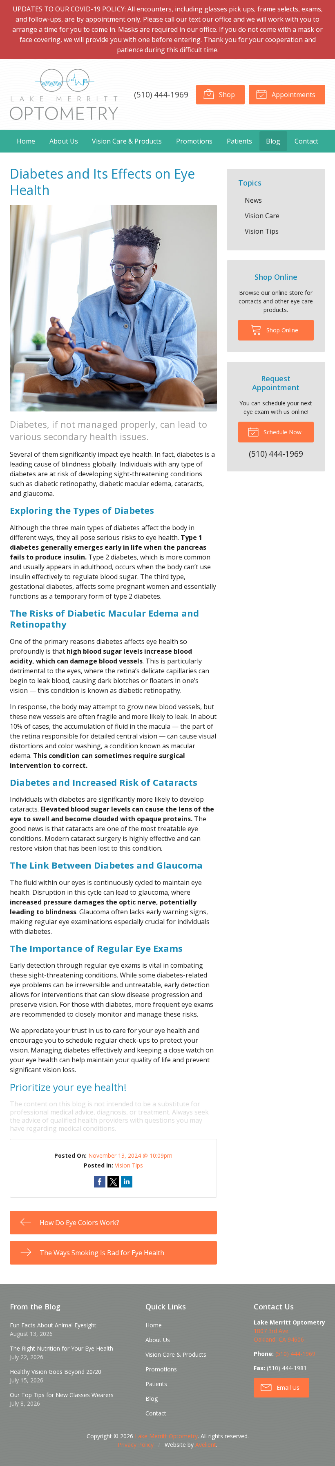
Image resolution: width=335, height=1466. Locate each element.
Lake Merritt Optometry (166, 1436)
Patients (239, 141)
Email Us (287, 1387)
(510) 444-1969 (161, 94)
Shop (226, 94)
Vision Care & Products (127, 141)
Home (26, 141)
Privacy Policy (136, 1444)
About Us (63, 141)
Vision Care (262, 215)
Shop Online (281, 330)
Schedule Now (282, 432)
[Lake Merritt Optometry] (64, 94)
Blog (273, 141)
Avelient (205, 1444)
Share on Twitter (113, 1181)
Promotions (194, 141)
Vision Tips (129, 1165)
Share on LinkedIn (126, 1181)
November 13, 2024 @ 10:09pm (130, 1155)
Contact (306, 141)
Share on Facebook (99, 1181)
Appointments (292, 94)
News (253, 200)
